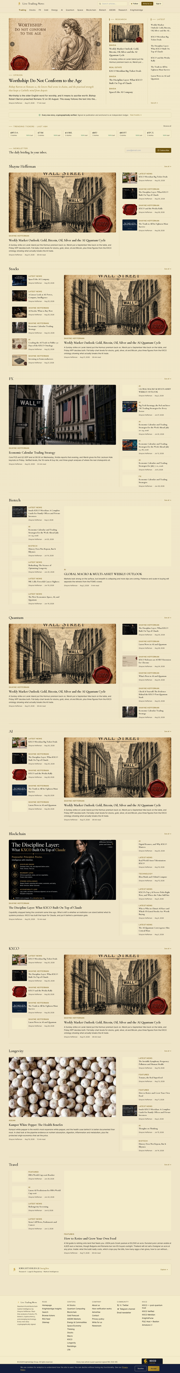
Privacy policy (98, 1324)
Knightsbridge (136, 10)
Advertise (96, 1317)
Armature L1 (147, 1330)
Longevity (71, 1348)
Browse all (167, 131)
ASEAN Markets (74, 1324)
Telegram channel (127, 1314)
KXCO (69, 1345)
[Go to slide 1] (52, 68)
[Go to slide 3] (57, 68)
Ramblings (71, 1351)
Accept (154, 1368)
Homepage (47, 1310)
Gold (46, 10)
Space (80, 10)
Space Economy (74, 1331)
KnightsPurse (147, 1323)
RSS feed (46, 1324)
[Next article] (98, 44)
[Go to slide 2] (54, 68)
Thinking (71, 1334)
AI (62, 10)
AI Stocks (71, 1310)
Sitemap (45, 1328)
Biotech (102, 10)
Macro (70, 1341)
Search (45, 1317)
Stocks (32, 10)
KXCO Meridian (148, 1320)
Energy (55, 10)
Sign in (158, 4)
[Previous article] (12, 44)
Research (123, 10)
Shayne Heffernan (16, 109)
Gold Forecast (73, 1321)
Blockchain (91, 10)
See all (154, 108)
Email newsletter (124, 1318)
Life (68, 1355)
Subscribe (164, 156)
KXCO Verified (148, 1316)
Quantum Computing (76, 1314)
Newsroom (96, 1331)
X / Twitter (124, 1310)
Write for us (147, 4)
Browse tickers (48, 1321)
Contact (95, 1321)
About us (96, 1310)
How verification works (102, 1314)
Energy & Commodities (77, 1328)
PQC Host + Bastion (150, 1327)
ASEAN (112, 10)
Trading (22, 10)
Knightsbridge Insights (52, 1314)
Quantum (70, 10)
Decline (141, 1368)
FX (40, 10)
